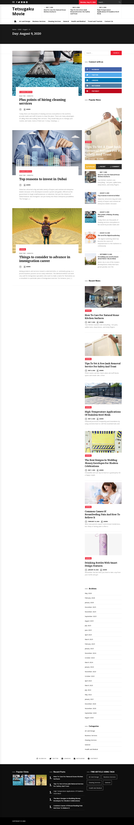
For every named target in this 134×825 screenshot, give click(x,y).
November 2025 (90, 612)
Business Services (39, 21)
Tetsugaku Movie (23, 11)
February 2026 (90, 598)
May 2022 (88, 695)
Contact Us (109, 21)
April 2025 (88, 635)
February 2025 (90, 644)
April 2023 (88, 681)
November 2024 (90, 653)
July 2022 (88, 690)
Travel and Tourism (95, 21)
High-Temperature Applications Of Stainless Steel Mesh (108, 12)
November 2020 (90, 708)
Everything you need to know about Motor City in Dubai (108, 258)
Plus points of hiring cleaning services (42, 101)
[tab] (90, 166)
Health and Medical (78, 21)
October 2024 (89, 658)
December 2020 (90, 704)
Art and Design (24, 21)
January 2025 (89, 649)
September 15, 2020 (106, 254)
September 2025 (90, 616)
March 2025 (89, 639)
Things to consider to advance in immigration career (44, 259)
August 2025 (89, 621)
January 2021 (89, 699)
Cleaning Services (54, 21)
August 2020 (89, 718)
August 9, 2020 (104, 193)
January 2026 (89, 602)
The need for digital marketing (109, 235)
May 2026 (88, 593)
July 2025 (88, 625)
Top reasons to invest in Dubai (43, 179)
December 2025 (90, 607)
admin (28, 109)
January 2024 (89, 667)
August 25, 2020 (105, 233)
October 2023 (89, 676)
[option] (103, 132)
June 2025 (88, 630)
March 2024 (89, 662)
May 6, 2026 (76, 7)
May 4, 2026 (102, 7)
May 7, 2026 (49, 7)
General (66, 21)
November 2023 (90, 672)
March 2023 (89, 685)
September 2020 (90, 713)
